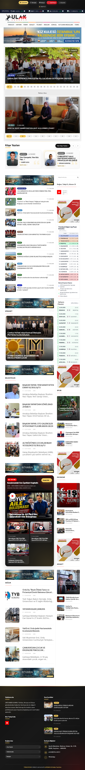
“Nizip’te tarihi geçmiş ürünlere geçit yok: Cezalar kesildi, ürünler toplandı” (35, 289)
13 (54, 86)
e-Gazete (62, 2)
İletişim (34, 2)
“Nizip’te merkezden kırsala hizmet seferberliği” (32, 277)
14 (57, 86)
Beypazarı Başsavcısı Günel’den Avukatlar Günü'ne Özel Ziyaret (73, 616)
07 (34, 86)
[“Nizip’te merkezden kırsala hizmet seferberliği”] (10, 277)
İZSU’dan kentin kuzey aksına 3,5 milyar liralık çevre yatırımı (66, 719)
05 (28, 86)
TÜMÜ (77, 25)
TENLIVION (27, 767)
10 (44, 86)
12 (51, 86)
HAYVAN (18, 25)
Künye (43, 2)
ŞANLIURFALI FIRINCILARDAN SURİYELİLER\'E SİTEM (63, 706)
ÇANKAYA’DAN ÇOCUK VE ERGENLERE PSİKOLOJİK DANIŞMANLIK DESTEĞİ (33, 267)
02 (18, 86)
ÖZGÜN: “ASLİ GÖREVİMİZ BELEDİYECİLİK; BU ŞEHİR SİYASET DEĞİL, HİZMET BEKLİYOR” (33, 223)
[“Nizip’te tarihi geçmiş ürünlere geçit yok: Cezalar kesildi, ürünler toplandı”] (10, 288)
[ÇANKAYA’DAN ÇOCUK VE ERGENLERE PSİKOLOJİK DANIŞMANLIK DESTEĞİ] (10, 266)
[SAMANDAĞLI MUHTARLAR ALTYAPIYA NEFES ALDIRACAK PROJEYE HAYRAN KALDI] (10, 245)
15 (60, 86)
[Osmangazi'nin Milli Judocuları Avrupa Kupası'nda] (60, 434)
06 (31, 86)
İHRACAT (11, 25)
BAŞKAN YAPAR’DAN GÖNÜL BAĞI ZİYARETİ (37, 405)
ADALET (32, 25)
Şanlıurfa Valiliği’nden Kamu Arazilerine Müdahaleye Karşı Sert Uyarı (72, 607)
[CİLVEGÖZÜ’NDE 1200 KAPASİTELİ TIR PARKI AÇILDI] (10, 234)
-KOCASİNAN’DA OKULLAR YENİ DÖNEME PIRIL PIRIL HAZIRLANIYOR (34, 192)
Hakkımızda (10, 752)
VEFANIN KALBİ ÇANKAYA (33, 609)
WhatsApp (52, 757)
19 (74, 86)
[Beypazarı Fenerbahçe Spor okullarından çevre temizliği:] (60, 425)
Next (78, 408)
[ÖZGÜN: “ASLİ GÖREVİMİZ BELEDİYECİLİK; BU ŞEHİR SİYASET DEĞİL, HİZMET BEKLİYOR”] (10, 223)
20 (77, 86)
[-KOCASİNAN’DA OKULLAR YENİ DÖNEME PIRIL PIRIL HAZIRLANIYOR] (10, 191)
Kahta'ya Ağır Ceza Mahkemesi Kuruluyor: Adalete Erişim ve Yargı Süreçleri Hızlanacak (67, 583)
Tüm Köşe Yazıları (62, 146)
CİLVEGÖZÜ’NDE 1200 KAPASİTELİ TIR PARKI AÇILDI (33, 234)
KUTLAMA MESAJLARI (65, 25)
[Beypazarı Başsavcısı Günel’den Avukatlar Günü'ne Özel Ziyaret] (60, 617)
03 (21, 86)
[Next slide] (78, 146)
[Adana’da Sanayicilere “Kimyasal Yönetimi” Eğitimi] (60, 530)
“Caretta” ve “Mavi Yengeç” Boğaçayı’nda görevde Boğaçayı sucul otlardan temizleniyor (33, 202)
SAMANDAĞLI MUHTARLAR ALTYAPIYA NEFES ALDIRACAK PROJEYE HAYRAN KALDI (31, 246)
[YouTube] (59, 192)
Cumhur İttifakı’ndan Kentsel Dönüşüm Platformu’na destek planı (24, 334)
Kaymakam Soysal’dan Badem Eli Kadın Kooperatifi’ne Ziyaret (73, 511)
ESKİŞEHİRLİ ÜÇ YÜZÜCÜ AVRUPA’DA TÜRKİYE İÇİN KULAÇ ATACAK (68, 409)
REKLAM (46, 25)
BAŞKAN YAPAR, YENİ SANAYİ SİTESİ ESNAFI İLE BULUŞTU (38, 386)
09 (41, 86)
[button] (8, 65)
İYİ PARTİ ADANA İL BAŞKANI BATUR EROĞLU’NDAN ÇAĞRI (23, 357)
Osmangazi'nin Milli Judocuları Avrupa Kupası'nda (72, 433)
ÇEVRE (19, 199)
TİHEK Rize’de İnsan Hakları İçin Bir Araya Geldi (73, 598)
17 (67, 86)
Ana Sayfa (10, 747)
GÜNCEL (54, 25)
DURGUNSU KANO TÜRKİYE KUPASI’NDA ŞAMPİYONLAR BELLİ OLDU (73, 442)
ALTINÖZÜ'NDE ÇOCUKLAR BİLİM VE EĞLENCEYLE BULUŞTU (37, 444)
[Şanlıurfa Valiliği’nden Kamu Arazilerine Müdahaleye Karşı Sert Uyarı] (60, 608)
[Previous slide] (73, 146)
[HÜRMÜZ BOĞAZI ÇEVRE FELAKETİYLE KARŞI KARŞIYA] (10, 256)
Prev (58, 408)
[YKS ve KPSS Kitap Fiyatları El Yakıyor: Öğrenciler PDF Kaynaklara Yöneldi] (60, 521)
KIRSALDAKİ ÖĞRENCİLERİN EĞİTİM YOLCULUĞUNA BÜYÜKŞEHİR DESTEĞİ (66, 732)
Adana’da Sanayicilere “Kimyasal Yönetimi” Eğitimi (72, 529)
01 (15, 86)
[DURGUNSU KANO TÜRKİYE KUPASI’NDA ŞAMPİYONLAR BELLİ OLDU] (60, 443)
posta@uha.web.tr (54, 752)
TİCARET (39, 25)
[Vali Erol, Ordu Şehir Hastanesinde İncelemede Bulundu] (10, 212)
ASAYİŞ (19, 285)
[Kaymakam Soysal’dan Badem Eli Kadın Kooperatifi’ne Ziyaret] (60, 512)
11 (47, 86)
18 (70, 86)
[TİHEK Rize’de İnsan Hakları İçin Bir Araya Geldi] (60, 599)
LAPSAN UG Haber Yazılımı (53, 767)
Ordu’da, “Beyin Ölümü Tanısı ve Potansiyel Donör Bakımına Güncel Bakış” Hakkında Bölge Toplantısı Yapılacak (37, 591)
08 (37, 86)
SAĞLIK (20, 210)
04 (24, 86)
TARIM (25, 25)
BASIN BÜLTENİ (22, 188)
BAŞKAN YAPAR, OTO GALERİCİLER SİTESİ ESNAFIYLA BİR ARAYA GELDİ (37, 424)
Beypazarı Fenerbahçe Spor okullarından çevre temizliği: (72, 424)
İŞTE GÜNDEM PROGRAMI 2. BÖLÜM (68, 496)
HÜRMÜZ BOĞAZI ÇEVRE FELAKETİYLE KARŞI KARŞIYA (34, 256)
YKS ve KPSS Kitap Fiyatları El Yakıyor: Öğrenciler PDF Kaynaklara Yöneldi (72, 520)
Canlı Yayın (53, 2)
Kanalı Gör (46, 480)
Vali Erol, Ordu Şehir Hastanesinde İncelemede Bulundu (35, 213)
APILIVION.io (5, 11)
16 (64, 86)
